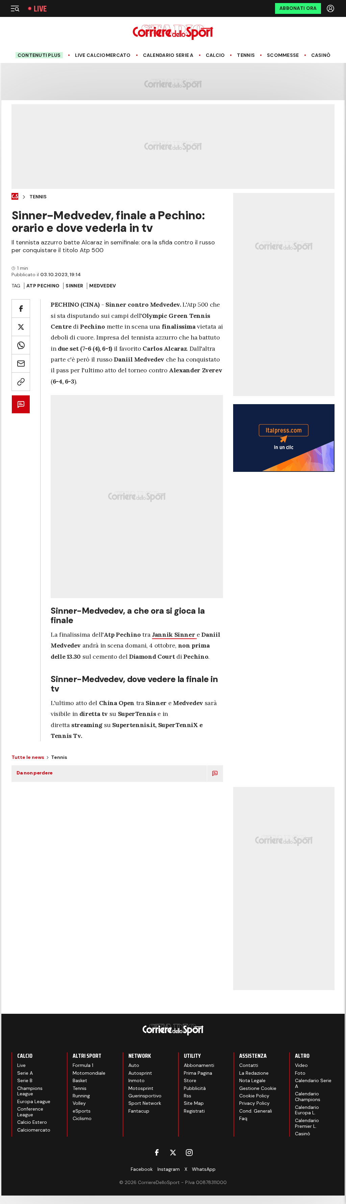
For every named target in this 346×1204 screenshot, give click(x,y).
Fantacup (138, 1111)
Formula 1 (83, 1065)
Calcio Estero (32, 1122)
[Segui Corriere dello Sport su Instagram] (189, 1152)
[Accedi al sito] (331, 8)
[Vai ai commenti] (21, 404)
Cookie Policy (254, 1096)
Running (81, 1096)
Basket (80, 1080)
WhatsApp (204, 1169)
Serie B (24, 1080)
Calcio (215, 55)
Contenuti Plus (39, 55)
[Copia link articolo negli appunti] (21, 382)
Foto (300, 1073)
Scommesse (283, 55)
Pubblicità (195, 1088)
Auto (133, 1065)
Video (301, 1065)
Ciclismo (82, 1118)
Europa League (33, 1101)
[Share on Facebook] (21, 309)
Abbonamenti (199, 1065)
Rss (187, 1096)
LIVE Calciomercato (103, 55)
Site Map (194, 1103)
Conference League (30, 1112)
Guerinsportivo (145, 1096)
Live (40, 8)
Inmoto (136, 1080)
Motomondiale (89, 1073)
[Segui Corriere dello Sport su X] (173, 1152)
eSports (82, 1111)
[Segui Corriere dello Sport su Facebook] (157, 1152)
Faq (243, 1118)
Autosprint (140, 1073)
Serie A (25, 1073)
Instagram (168, 1169)
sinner (74, 286)
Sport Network (144, 1103)
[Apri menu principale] (15, 8)
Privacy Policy (254, 1103)
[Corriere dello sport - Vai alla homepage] (173, 32)
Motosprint (140, 1088)
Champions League (30, 1091)
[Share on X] (21, 327)
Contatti (248, 1065)
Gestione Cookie (257, 1088)
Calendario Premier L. (307, 1123)
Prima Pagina (198, 1073)
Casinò (321, 55)
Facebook (142, 1169)
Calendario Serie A (168, 55)
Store (190, 1080)
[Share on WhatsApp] (21, 345)
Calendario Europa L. (307, 1110)
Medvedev (102, 286)
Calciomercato (33, 1130)
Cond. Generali (255, 1111)
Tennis (246, 55)
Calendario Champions (307, 1096)
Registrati (194, 1111)
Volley (79, 1103)
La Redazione (254, 1073)
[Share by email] (21, 363)
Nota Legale (252, 1080)
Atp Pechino (42, 286)
